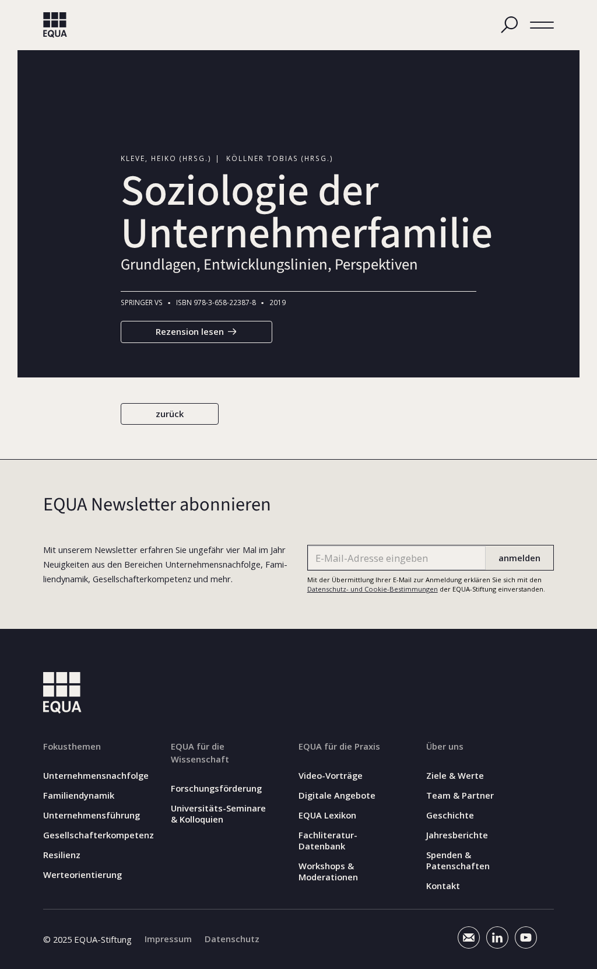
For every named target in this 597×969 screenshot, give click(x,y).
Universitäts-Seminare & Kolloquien (218, 814)
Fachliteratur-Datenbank (327, 841)
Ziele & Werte (455, 775)
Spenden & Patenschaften (458, 860)
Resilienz (61, 854)
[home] (55, 25)
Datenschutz (232, 939)
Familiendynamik (78, 795)
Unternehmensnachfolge (96, 775)
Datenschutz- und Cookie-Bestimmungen (372, 589)
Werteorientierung (82, 874)
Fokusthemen (72, 746)
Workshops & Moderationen (328, 871)
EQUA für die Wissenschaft (200, 752)
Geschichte (450, 815)
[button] (542, 25)
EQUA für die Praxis (339, 746)
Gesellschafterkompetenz (98, 835)
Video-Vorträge (330, 775)
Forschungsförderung (216, 788)
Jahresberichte (457, 835)
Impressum (168, 939)
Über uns (444, 746)
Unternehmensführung (91, 815)
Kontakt (443, 885)
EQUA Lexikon (327, 815)
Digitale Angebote (336, 795)
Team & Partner (460, 795)
